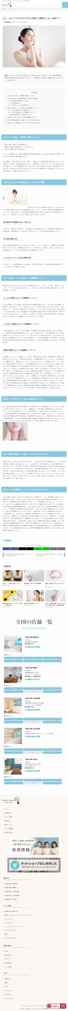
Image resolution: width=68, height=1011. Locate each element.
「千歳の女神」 (22, 521)
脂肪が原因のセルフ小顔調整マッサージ (21, 114)
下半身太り (8, 963)
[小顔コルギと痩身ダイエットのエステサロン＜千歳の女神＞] (6, 5)
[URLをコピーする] (57, 548)
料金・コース (9, 824)
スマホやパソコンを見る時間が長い (20, 105)
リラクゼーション (10, 930)
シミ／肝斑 (8, 967)
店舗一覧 (51, 154)
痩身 (6, 982)
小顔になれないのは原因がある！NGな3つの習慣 (22, 98)
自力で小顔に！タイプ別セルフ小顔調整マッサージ (23, 108)
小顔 (6, 951)
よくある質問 (9, 828)
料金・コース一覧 (42, 154)
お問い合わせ (9, 832)
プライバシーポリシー (39, 1005)
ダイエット (8, 959)
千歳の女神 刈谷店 (11, 899)
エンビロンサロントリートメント (14, 926)
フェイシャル (7, 22)
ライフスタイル (9, 998)
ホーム (7, 809)
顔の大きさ (8, 955)
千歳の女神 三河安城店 (12, 891)
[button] (10, 548)
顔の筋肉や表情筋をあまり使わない (20, 100)
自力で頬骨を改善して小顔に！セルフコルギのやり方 (24, 120)
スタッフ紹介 (9, 817)
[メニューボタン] (65, 5)
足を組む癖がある (15, 103)
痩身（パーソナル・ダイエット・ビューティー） (19, 915)
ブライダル (8, 994)
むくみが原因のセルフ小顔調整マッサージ (22, 110)
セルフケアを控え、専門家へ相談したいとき (21, 95)
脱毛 (6, 934)
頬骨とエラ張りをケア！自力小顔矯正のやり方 (22, 117)
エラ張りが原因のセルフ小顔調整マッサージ (22, 112)
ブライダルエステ (10, 938)
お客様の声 (8, 813)
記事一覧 (7, 979)
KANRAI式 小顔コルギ (11, 911)
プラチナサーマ (10, 923)
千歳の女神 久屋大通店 (12, 895)
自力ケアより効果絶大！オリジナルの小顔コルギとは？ (24, 123)
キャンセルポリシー (28, 1005)
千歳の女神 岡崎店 (11, 887)
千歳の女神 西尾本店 (11, 883)
